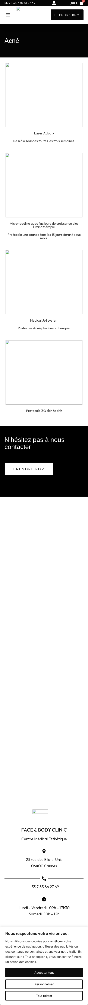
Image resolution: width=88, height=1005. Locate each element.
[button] (8, 14)
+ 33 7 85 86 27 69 (44, 886)
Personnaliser (44, 984)
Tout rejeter (44, 995)
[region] (44, 966)
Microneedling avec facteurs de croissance (41, 223)
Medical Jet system (44, 320)
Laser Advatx (44, 133)
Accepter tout (44, 972)
